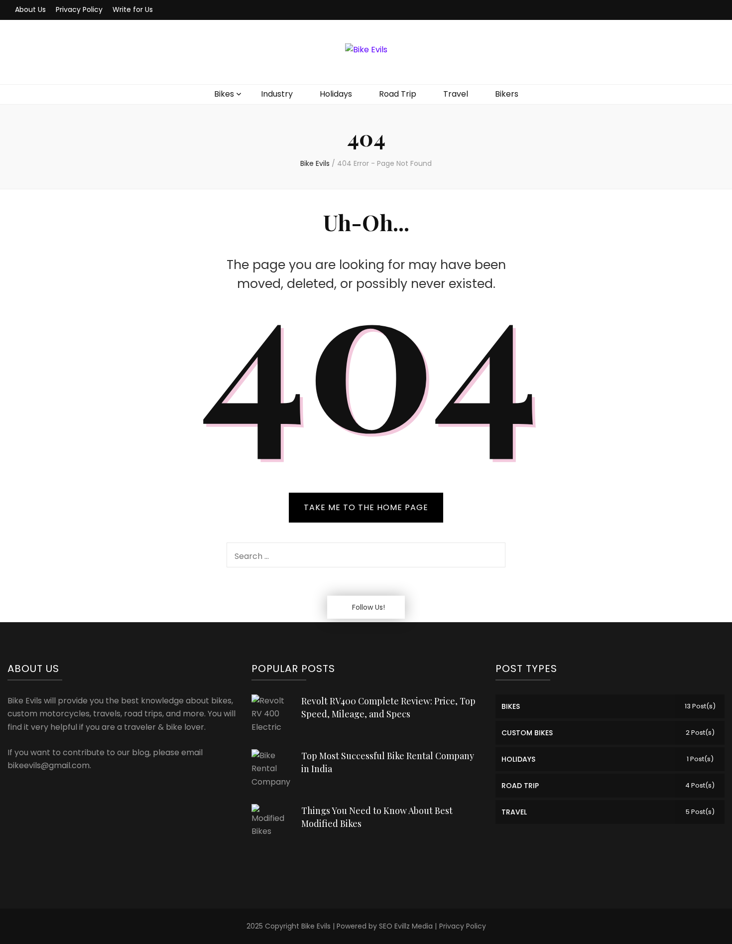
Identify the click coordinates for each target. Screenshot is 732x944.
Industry (277, 94)
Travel (455, 94)
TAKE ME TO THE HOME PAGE (366, 507)
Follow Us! (368, 607)
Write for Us (133, 9)
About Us (30, 9)
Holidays (336, 94)
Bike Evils (316, 926)
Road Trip (397, 94)
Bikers (506, 94)
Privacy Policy (79, 9)
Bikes (224, 94)
